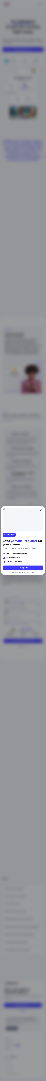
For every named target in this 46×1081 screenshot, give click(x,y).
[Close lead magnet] (41, 510)
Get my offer (23, 568)
